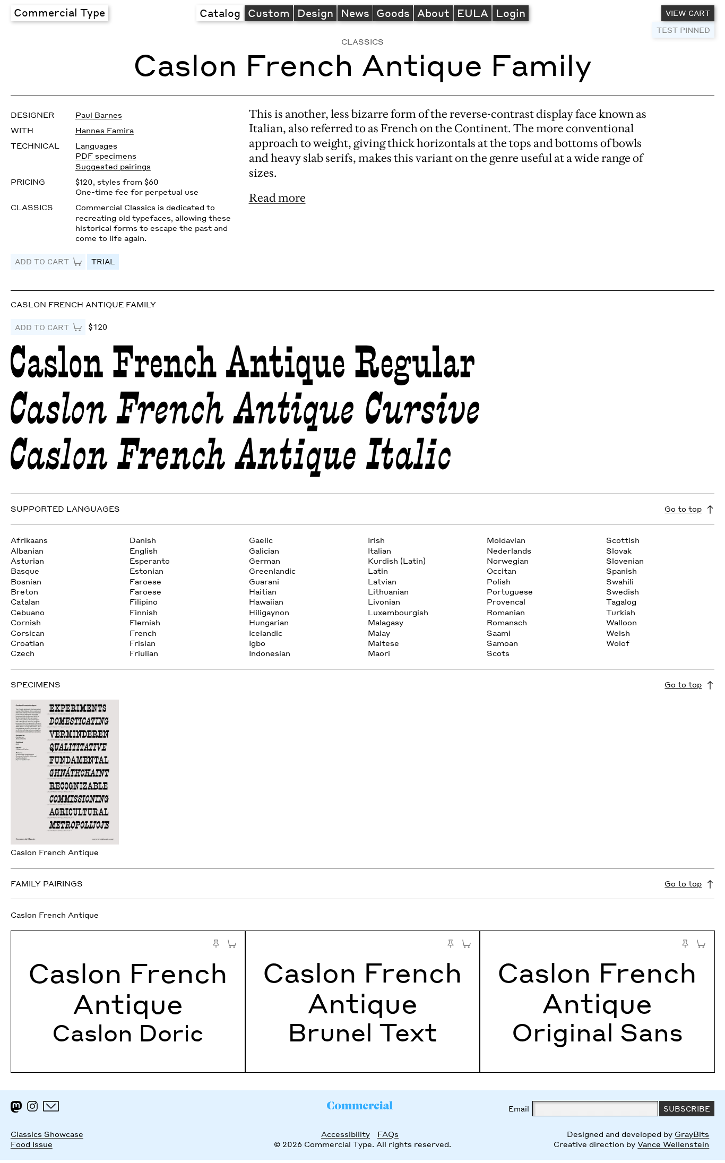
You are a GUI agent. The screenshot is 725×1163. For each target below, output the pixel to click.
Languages (96, 145)
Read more (277, 198)
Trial (103, 261)
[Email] (51, 1106)
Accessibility (345, 1134)
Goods (393, 13)
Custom (269, 13)
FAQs (388, 1134)
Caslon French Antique (128, 988)
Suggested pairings (113, 166)
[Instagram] (32, 1106)
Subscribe (686, 1108)
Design (315, 13)
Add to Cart (42, 261)
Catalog (220, 13)
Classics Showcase (47, 1134)
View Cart (688, 13)
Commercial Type (59, 12)
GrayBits (692, 1134)
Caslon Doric (128, 1032)
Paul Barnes (98, 114)
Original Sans (597, 1032)
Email (518, 1108)
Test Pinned (683, 30)
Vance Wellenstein (673, 1144)
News (355, 13)
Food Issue (32, 1144)
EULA (472, 13)
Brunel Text (362, 1032)
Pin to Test (216, 944)
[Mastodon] (16, 1107)
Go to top (683, 508)
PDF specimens (105, 155)
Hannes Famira (104, 130)
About (433, 13)
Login (510, 13)
